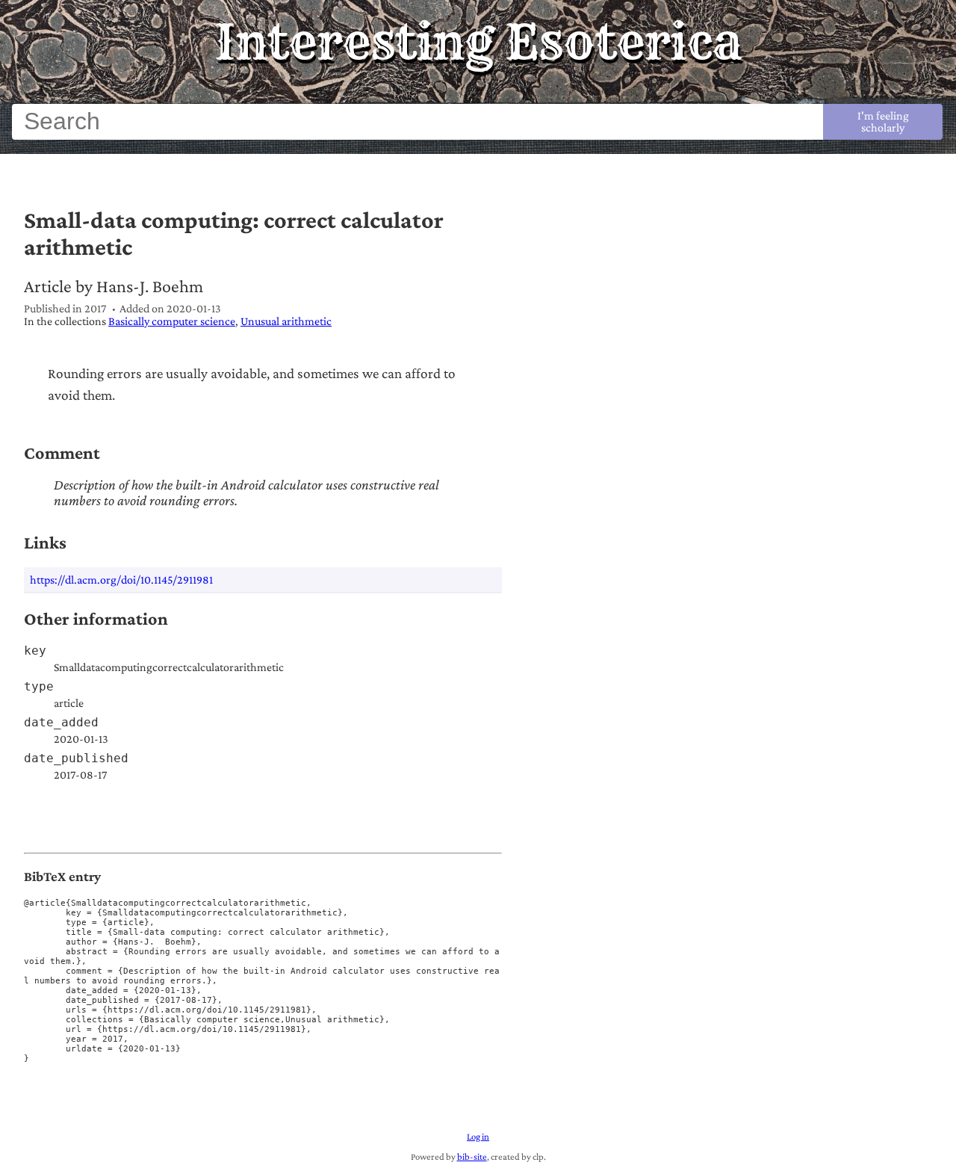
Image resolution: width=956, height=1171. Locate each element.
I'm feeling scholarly (883, 121)
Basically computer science (171, 321)
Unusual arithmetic (286, 321)
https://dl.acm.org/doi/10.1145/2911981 (121, 579)
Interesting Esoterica (478, 42)
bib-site (472, 1157)
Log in (478, 1136)
